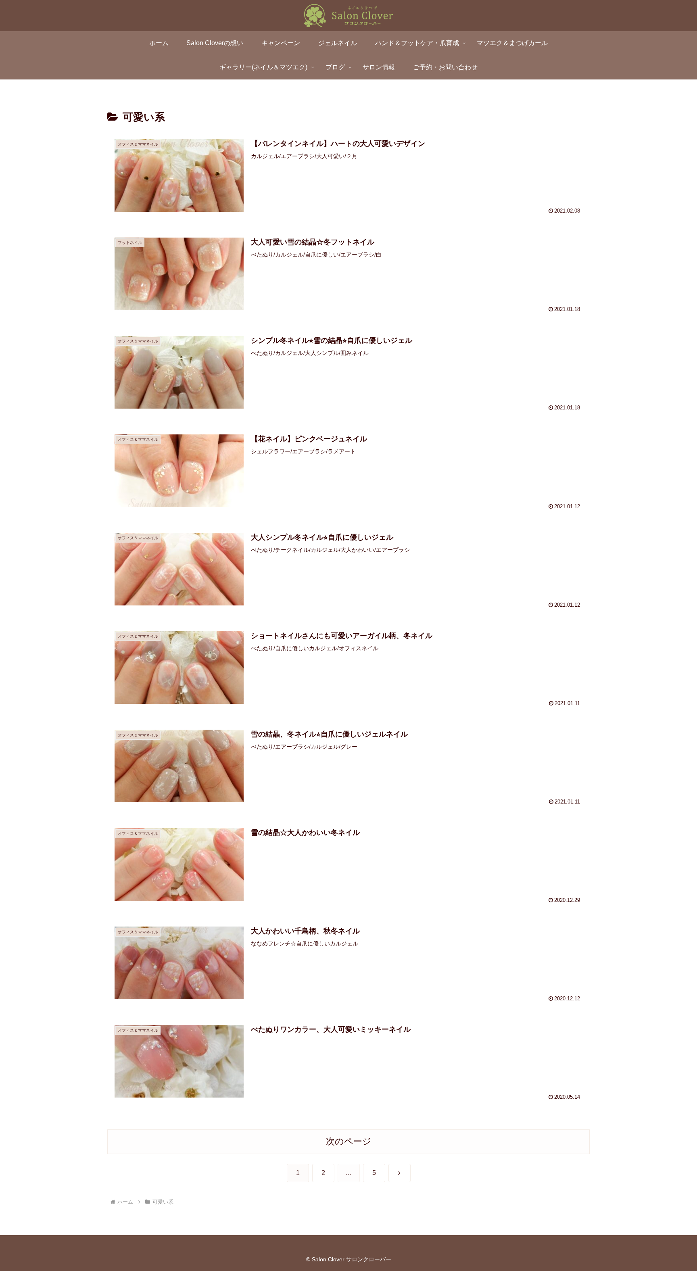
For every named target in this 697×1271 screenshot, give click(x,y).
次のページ (348, 1141)
